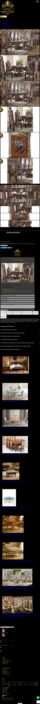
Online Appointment (6, 687)
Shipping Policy (5, 662)
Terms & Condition (5, 660)
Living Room (4, 673)
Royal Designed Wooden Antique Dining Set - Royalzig (13, 454)
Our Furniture (5, 691)
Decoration (4, 669)
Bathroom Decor (20, 685)
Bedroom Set (15, 682)
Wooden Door (26, 684)
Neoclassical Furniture (6, 674)
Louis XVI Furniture (36, 683)
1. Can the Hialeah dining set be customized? (20, 329)
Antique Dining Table (5, 26)
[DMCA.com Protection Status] (4, 695)
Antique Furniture (5, 22)
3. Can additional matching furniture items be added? (20, 336)
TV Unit (25, 682)
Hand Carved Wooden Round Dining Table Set (12, 401)
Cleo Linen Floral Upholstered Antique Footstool (12, 481)
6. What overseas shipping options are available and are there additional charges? (20, 346)
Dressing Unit (4, 684)
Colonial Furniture (36, 685)
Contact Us (4, 659)
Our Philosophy (5, 689)
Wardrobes (31, 684)
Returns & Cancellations (6, 661)
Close (1, 310)
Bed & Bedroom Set (6, 668)
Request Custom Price (4, 245)
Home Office (31, 682)
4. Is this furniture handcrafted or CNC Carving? (20, 339)
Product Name (2, 294)
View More (4, 382)
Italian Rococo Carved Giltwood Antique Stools (12, 534)
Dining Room (4, 25)
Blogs (3, 678)
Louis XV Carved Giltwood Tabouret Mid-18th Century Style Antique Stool (18, 560)
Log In (3, 680)
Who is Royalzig (5, 688)
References (4, 690)
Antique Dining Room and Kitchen (7, 23)
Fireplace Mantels (9, 685)
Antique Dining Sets (5, 24)
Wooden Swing (14, 685)
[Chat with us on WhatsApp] (38, 697)
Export (3, 692)
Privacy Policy (5, 663)
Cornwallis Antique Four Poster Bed (10, 375)
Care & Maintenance (6, 693)
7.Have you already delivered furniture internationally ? (20, 349)
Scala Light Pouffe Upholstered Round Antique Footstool (14, 507)
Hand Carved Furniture (6, 671)
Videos (3, 679)
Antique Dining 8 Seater (6, 27)
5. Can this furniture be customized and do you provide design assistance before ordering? (20, 342)
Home (3, 21)
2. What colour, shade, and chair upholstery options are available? (20, 333)
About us (4, 658)
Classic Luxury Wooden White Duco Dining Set (12, 428)
